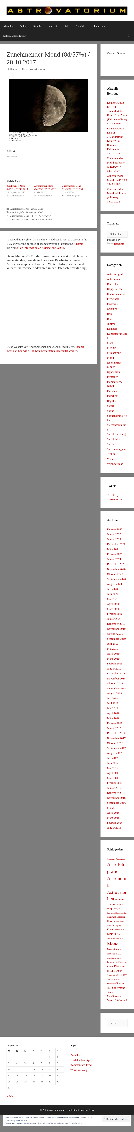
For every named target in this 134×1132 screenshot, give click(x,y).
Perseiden (112, 376)
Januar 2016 (114, 827)
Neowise (111, 954)
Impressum (99, 26)
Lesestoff (52, 26)
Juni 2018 (112, 703)
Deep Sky (112, 284)
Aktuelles (8, 26)
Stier (109, 988)
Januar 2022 (114, 539)
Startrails (116, 979)
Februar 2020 (115, 613)
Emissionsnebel (116, 294)
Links (66, 26)
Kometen (112, 328)
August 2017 (114, 753)
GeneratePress (86, 1110)
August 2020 (114, 584)
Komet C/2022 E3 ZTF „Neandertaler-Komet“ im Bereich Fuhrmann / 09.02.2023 (115, 141)
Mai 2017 (112, 768)
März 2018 (113, 718)
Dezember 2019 (116, 623)
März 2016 (113, 817)
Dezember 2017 (116, 733)
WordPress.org (78, 1070)
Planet (110, 966)
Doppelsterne (115, 288)
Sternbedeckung (116, 434)
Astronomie (30, 209)
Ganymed (111, 917)
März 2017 (113, 778)
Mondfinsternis (115, 949)
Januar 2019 (114, 668)
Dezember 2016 (116, 792)
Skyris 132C (122, 975)
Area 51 (80, 26)
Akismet (78, 243)
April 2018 (113, 713)
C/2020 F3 (112, 904)
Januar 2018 (114, 728)
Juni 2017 (112, 763)
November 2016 (116, 797)
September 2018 (116, 688)
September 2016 (116, 802)
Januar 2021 (114, 559)
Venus (110, 459)
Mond (40, 209)
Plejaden (111, 971)
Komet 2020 (119, 930)
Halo (110, 313)
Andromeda (120, 859)
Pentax (110, 962)
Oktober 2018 (115, 683)
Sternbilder (113, 439)
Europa (110, 909)
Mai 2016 (112, 807)
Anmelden (76, 1055)
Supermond (118, 987)
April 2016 (113, 812)
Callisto (120, 904)
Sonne (110, 410)
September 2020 (116, 579)
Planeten (112, 391)
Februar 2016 (115, 822)
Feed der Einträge (80, 1060)
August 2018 (114, 693)
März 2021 (113, 549)
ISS (109, 318)
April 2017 (113, 773)
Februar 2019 (115, 663)
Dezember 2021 (116, 544)
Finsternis (112, 303)
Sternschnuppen (116, 449)
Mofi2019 (119, 938)
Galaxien (112, 308)
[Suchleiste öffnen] (129, 36)
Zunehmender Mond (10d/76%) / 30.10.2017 (31, 219)
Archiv (22, 26)
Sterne (110, 444)
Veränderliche (115, 463)
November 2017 (116, 738)
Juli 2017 (112, 758)
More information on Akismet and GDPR (40, 247)
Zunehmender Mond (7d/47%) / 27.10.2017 (30, 216)
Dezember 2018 (116, 673)
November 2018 (116, 678)
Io (113, 925)
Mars (110, 342)
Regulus (112, 400)
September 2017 (116, 748)
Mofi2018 (111, 938)
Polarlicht (112, 395)
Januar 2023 (114, 534)
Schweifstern (112, 975)
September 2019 (116, 638)
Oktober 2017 (115, 743)
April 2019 (113, 653)
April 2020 (113, 603)
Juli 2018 (112, 698)
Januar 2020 (114, 618)
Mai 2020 (112, 599)
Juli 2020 (112, 589)
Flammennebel (120, 913)
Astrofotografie (17, 209)
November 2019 (116, 628)
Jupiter (111, 323)
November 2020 (116, 569)
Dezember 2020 (116, 564)
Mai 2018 (112, 708)
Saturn (111, 405)
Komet (110, 929)
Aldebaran (111, 859)
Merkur (111, 347)
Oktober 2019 (115, 633)
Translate (119, 243)
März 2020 (113, 609)
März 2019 (113, 658)
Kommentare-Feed (81, 1064)
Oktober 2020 (115, 574)
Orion (119, 958)
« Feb (10, 1096)
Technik (37, 26)
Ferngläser (113, 298)
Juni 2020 (112, 594)
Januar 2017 (114, 787)
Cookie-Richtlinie (75, 1123)
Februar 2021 (115, 554)
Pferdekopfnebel (121, 962)
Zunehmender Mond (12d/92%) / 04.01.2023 (117, 180)
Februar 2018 (115, 723)
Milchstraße (114, 352)
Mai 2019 (112, 648)
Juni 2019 (112, 643)
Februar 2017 (115, 782)
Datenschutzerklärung (14, 36)
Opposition (113, 371)
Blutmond (119, 899)
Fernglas (117, 909)
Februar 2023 (115, 529)
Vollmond (121, 1000)
